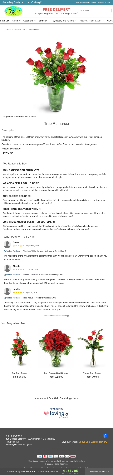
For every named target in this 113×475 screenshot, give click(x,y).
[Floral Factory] (19, 11)
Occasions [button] (28, 20)
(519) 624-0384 (13, 441)
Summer (16, 20)
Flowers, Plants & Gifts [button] (91, 20)
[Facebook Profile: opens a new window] (105, 436)
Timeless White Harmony (33, 251)
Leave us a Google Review (93, 441)
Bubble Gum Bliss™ (31, 274)
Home (8, 29)
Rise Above (28, 297)
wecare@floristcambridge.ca (19, 444)
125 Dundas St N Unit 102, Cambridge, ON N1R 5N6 (30, 438)
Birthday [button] (43, 20)
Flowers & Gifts (19, 29)
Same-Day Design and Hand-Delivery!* (22, 2)
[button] (105, 462)
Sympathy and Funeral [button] (64, 20)
